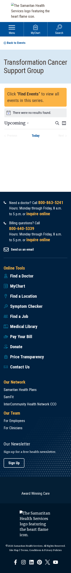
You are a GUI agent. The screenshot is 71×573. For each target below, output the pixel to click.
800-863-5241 (50, 202)
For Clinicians (13, 428)
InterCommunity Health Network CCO (30, 404)
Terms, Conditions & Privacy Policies (41, 550)
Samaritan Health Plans (20, 390)
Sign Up (14, 463)
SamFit (9, 397)
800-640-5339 (21, 228)
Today (36, 135)
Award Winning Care (35, 493)
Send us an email (22, 249)
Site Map (14, 550)
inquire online (38, 213)
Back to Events (16, 43)
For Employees (14, 421)
